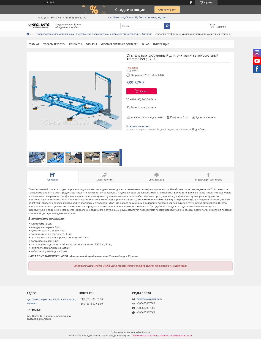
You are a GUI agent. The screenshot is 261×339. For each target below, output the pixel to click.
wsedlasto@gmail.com (149, 299)
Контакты (75, 44)
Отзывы (91, 44)
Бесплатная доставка (143, 107)
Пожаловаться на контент (145, 335)
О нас (145, 44)
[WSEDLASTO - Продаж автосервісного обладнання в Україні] (40, 25)
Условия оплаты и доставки (119, 44)
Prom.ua (146, 332)
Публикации (161, 44)
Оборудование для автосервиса (55, 33)
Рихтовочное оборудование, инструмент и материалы (108, 33)
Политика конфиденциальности (175, 335)
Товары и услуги (54, 44)
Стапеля (147, 33)
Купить (144, 91)
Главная (34, 44)
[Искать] (167, 26)
